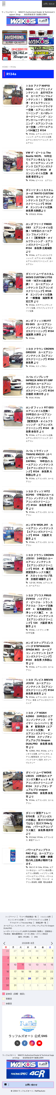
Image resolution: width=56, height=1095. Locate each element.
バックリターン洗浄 (34, 759)
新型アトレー (34, 840)
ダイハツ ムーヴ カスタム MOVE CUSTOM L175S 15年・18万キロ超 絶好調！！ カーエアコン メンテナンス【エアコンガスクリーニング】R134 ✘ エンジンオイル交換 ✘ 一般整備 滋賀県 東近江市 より (40, 287)
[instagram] (32, 1043)
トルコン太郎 (45, 917)
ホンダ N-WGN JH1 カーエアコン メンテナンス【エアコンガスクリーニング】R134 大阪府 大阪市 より (39, 531)
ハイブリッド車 (46, 873)
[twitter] (17, 1043)
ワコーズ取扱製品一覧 (28, 917)
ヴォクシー (30, 762)
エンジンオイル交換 (16, 920)
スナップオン (41, 366)
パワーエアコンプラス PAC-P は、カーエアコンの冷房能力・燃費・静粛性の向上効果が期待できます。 (40, 856)
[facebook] (25, 1043)
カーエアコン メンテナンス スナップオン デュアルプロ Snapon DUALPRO (29, 927)
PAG (38, 751)
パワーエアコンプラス (35, 876)
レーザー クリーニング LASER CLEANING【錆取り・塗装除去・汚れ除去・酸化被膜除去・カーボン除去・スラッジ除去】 (29, 932)
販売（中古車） (24, 937)
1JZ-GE (32, 582)
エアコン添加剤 (32, 873)
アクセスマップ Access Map (21, 923)
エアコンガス (41, 478)
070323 (32, 214)
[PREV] (5, 943)
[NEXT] (51, 943)
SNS (36, 937)
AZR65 (32, 751)
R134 (31, 397)
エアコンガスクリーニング (37, 140)
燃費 (40, 882)
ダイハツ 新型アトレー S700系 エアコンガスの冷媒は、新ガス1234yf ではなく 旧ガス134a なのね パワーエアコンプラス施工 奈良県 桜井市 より (40, 823)
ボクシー (47, 759)
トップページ (10, 917)
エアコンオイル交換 (42, 137)
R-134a (39, 867)
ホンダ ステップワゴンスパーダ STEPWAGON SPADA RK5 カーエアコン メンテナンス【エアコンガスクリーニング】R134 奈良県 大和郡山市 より (39, 653)
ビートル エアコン (44, 180)
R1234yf (32, 837)
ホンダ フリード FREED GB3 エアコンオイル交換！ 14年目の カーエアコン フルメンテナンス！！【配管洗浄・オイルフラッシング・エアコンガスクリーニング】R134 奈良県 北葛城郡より (39, 238)
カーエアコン (34, 585)
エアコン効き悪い (45, 870)
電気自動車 (47, 882)
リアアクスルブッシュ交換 (37, 920)
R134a (31, 134)
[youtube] (39, 1043)
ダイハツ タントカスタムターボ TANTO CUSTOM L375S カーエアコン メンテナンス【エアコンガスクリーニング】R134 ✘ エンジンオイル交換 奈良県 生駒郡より (40, 200)
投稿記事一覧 (41, 923)
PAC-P (32, 867)
